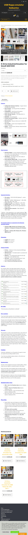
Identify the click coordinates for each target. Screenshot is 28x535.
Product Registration (5, 509)
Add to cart (15, 91)
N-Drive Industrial (7, 25)
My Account (5, 19)
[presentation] (2, 41)
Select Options (8, 460)
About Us (3, 513)
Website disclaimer (5, 520)
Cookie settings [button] (6, 532)
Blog (2, 517)
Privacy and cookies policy (6, 512)
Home (2, 25)
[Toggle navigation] (26, 19)
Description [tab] (4, 99)
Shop (2, 508)
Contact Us (3, 515)
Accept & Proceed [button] (14, 532)
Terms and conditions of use (7, 510)
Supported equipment (5, 519)
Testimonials (3, 516)
